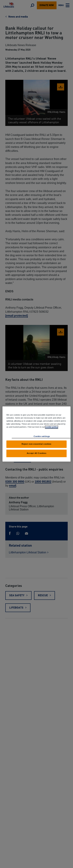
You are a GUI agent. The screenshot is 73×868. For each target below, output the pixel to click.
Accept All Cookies (36, 453)
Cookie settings (42, 436)
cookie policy (51, 427)
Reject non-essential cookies (36, 444)
